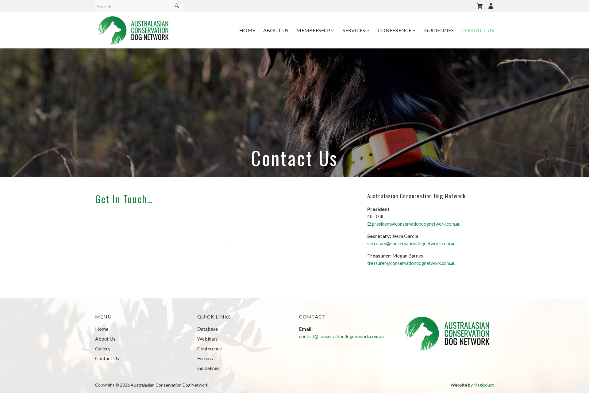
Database (207, 329)
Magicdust (484, 384)
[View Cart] (480, 6)
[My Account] (491, 6)
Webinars (207, 338)
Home (247, 30)
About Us (276, 30)
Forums (205, 358)
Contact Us (477, 30)
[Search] (177, 6)
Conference (395, 30)
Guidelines (439, 30)
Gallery (102, 348)
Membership (313, 30)
